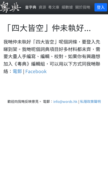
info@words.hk (65, 101)
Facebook (36, 71)
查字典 (30, 7)
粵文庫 (53, 7)
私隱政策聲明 (90, 101)
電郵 (17, 71)
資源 (42, 7)
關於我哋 (82, 7)
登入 (101, 7)
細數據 (67, 7)
